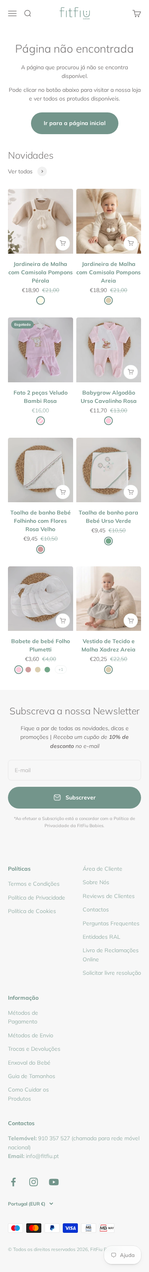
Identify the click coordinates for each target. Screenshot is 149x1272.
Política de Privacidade (36, 897)
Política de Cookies (32, 911)
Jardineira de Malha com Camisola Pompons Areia (108, 272)
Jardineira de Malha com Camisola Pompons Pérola (40, 272)
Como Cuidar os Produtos (28, 1094)
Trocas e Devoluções (34, 1048)
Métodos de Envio (30, 1035)
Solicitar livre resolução (112, 972)
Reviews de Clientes (109, 896)
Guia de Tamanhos (31, 1076)
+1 (60, 669)
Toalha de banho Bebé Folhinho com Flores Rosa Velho (40, 521)
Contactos (96, 909)
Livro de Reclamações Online (111, 955)
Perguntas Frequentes (111, 923)
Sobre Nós (96, 882)
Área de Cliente (102, 868)
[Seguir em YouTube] (53, 1182)
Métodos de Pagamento (23, 1017)
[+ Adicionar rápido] (63, 243)
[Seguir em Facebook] (13, 1182)
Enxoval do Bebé (29, 1062)
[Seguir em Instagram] (33, 1182)
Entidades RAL (101, 936)
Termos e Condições (34, 883)
